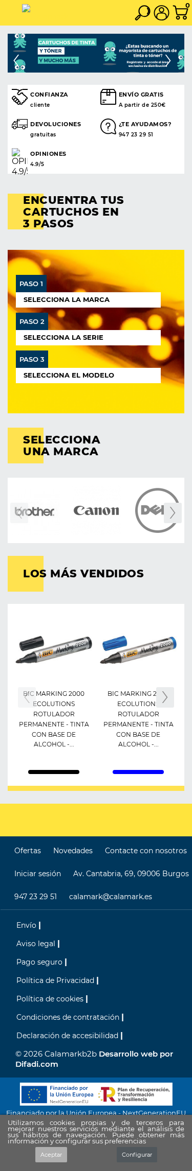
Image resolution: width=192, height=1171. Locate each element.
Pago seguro (40, 962)
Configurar (137, 1154)
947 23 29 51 (35, 896)
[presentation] (19, 513)
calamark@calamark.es (110, 896)
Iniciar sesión (37, 873)
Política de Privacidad (56, 980)
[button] (21, 53)
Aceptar (51, 1154)
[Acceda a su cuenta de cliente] (163, 13)
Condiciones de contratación (68, 1017)
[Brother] (34, 510)
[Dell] (157, 510)
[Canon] (96, 510)
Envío (27, 925)
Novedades (73, 850)
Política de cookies (51, 998)
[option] (96, 53)
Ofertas (27, 850)
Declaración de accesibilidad (68, 1035)
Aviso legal (36, 943)
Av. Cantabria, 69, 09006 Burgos (131, 873)
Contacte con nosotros (146, 850)
